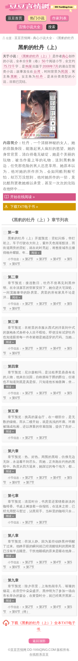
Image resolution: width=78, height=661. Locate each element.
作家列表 (59, 18)
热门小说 (37, 18)
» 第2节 (27, 259)
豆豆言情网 (22, 38)
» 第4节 (55, 259)
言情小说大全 (29, 27)
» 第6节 (14, 263)
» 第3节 (41, 259)
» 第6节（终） (19, 611)
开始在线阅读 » (22, 197)
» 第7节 (28, 482)
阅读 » (35, 252)
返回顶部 (39, 641)
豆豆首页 (15, 18)
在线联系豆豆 (39, 654)
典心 (65, 56)
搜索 (51, 27)
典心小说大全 (42, 38)
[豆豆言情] (39, 11)
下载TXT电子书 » (24, 207)
